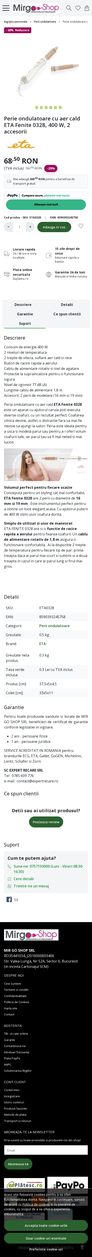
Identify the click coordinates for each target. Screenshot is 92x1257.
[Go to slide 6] (55, 107)
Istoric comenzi (14, 1102)
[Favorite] (78, 8)
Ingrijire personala (15, 22)
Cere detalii (24, 878)
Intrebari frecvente (16, 1052)
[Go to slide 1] (32, 107)
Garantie (25, 314)
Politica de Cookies (16, 1002)
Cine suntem (12, 984)
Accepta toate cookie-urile (46, 1225)
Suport (25, 323)
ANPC (7, 1065)
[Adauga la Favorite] (81, 228)
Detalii (67, 304)
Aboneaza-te (18, 1164)
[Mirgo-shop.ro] (37, 8)
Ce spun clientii (67, 314)
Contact (9, 1014)
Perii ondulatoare (45, 22)
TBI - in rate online (16, 1034)
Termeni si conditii (16, 990)
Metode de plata (15, 1115)
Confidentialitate (15, 996)
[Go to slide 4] (46, 107)
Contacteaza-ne (15, 1046)
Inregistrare (12, 1096)
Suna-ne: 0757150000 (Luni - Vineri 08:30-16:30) (49, 869)
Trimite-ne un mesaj (31, 886)
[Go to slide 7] (60, 107)
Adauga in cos (54, 227)
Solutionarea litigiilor (18, 1071)
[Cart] (87, 8)
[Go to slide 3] (41, 107)
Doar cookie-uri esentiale (46, 1238)
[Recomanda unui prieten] (17, 899)
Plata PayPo (12, 1058)
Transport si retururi (17, 1121)
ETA (42, 643)
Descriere (23, 304)
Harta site (10, 1008)
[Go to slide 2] (36, 107)
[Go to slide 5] (50, 107)
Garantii (9, 1040)
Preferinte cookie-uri (46, 1249)
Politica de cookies (36, 1204)
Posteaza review (46, 822)
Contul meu (11, 1090)
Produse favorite (15, 1108)
